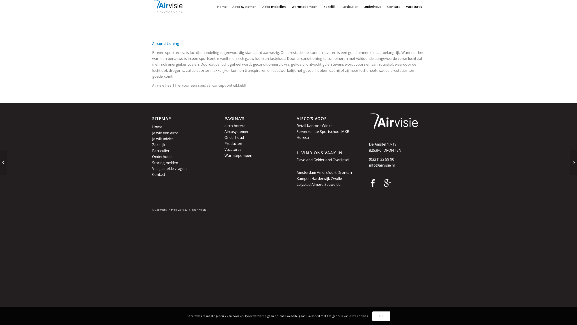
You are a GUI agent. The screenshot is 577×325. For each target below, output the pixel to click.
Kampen (304, 178)
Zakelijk (158, 144)
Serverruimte (308, 131)
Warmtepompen (238, 155)
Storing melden (165, 162)
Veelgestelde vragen (169, 168)
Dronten (344, 172)
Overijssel (341, 159)
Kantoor (314, 125)
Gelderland (323, 159)
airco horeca (234, 125)
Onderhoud (162, 156)
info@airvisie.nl (382, 165)
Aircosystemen (236, 131)
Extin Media (199, 209)
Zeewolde (332, 184)
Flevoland (305, 159)
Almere (317, 184)
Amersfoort (327, 172)
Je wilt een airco (165, 132)
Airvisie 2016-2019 (179, 209)
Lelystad (304, 184)
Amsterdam (306, 172)
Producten (233, 143)
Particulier (160, 150)
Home (157, 126)
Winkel (327, 125)
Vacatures (232, 149)
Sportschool (330, 131)
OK (381, 316)
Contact (158, 174)
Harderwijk (320, 178)
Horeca (303, 137)
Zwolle (336, 178)
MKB (345, 131)
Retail (301, 125)
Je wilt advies (163, 138)
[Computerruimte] (3, 162)
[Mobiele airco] (573, 162)
